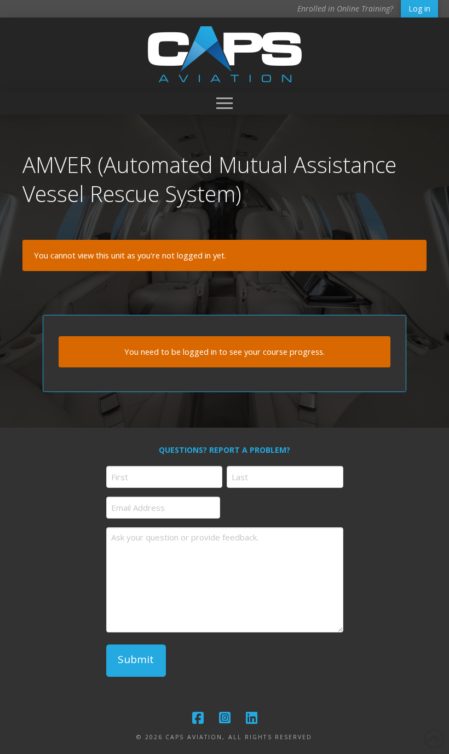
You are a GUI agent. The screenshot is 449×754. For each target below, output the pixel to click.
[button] (224, 102)
